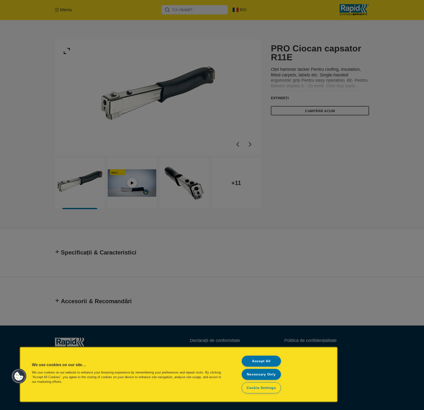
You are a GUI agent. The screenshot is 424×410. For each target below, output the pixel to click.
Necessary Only (261, 374)
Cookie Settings (261, 388)
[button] (19, 376)
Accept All (261, 361)
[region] (179, 374)
